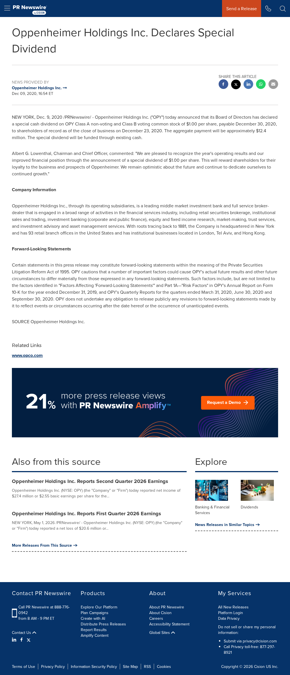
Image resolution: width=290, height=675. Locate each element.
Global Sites (160, 632)
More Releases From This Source (42, 545)
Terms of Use (23, 666)
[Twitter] (28, 639)
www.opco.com (27, 355)
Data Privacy (229, 618)
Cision (259, 666)
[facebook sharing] (223, 84)
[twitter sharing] (236, 85)
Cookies (164, 666)
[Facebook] (21, 639)
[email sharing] (273, 84)
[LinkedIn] (15, 639)
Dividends (249, 507)
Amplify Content (94, 635)
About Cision (160, 613)
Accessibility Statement (169, 624)
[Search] (283, 8)
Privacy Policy (53, 666)
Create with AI (93, 618)
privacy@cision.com (260, 641)
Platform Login (230, 613)
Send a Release (241, 8)
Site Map (130, 666)
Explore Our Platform (99, 607)
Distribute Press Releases (103, 624)
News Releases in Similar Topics (224, 524)
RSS (147, 666)
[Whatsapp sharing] (261, 84)
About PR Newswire (166, 607)
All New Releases (233, 607)
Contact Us (22, 632)
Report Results (94, 630)
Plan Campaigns (94, 613)
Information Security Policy (94, 666)
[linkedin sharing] (248, 84)
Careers (156, 618)
